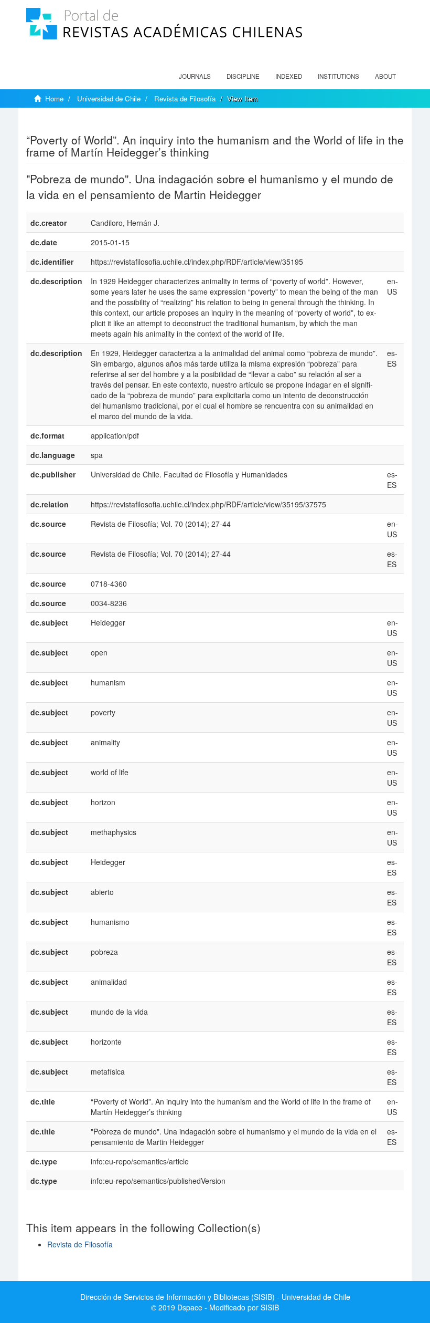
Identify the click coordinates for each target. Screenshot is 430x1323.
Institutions (338, 76)
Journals (195, 76)
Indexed (288, 76)
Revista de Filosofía (185, 98)
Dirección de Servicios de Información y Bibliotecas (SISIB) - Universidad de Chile (215, 1296)
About (385, 76)
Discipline (243, 76)
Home (54, 98)
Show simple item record (67, 123)
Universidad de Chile (109, 98)
